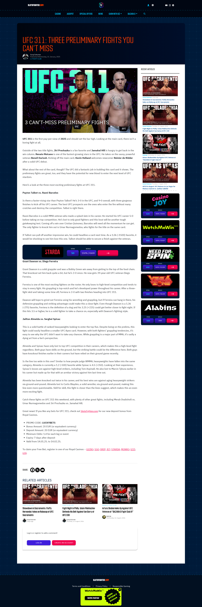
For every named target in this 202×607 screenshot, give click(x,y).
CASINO (58, 14)
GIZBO (89, 449)
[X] (37, 470)
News (100, 14)
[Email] (42, 470)
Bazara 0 (131, 14)
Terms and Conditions (81, 586)
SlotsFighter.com (89, 411)
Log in (39, 543)
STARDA (115, 449)
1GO (96, 449)
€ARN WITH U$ (114, 14)
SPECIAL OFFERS (86, 14)
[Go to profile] (148, 5)
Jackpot (70, 14)
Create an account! (63, 543)
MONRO (125, 449)
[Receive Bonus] (108, 253)
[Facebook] (32, 470)
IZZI (132, 449)
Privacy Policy (101, 586)
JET (108, 449)
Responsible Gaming (121, 586)
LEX (25, 453)
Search (144, 14)
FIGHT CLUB (36, 59)
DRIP (102, 449)
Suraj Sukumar (35, 55)
